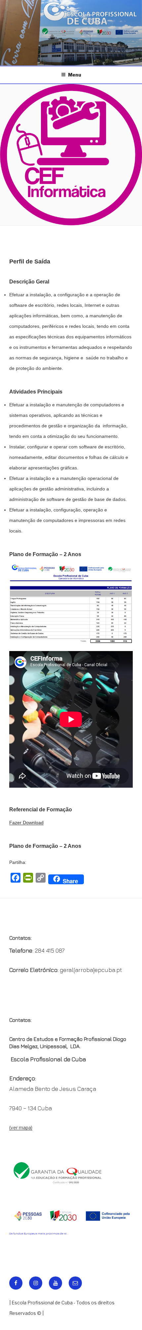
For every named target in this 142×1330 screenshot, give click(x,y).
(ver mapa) (20, 1127)
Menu (74, 75)
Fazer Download (26, 822)
